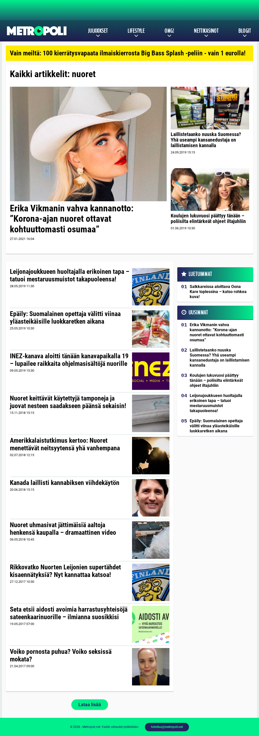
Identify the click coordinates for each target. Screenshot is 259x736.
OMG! (169, 31)
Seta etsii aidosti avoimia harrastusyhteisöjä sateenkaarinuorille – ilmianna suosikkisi (68, 613)
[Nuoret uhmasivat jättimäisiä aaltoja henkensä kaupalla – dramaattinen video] (151, 540)
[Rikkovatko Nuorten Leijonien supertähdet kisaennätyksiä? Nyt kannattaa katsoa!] (151, 582)
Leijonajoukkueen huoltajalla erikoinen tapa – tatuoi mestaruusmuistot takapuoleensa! (69, 275)
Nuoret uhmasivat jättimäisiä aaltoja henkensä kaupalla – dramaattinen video (63, 528)
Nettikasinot (206, 31)
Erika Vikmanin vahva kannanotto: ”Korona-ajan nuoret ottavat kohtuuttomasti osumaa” (72, 219)
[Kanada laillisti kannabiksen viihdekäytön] (151, 498)
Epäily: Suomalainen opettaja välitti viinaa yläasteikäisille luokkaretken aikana (65, 317)
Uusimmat (198, 312)
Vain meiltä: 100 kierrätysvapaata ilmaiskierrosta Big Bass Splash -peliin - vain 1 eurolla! (128, 53)
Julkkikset (98, 31)
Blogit (245, 31)
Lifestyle (136, 31)
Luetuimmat (200, 274)
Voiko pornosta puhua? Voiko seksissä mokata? (61, 655)
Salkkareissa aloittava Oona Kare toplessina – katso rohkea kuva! (218, 291)
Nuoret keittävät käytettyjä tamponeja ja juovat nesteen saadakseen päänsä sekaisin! (68, 402)
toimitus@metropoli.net (167, 727)
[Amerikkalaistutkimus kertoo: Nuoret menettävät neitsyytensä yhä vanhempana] (151, 455)
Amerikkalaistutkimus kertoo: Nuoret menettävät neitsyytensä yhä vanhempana (65, 444)
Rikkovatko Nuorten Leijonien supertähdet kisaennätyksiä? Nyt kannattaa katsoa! (65, 570)
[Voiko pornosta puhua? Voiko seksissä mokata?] (151, 666)
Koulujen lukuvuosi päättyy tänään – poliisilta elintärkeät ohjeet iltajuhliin (208, 218)
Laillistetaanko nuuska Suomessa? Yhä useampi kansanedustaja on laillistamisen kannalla (206, 139)
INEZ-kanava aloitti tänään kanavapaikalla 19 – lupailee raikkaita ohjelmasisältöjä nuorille (69, 359)
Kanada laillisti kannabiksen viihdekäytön (64, 482)
